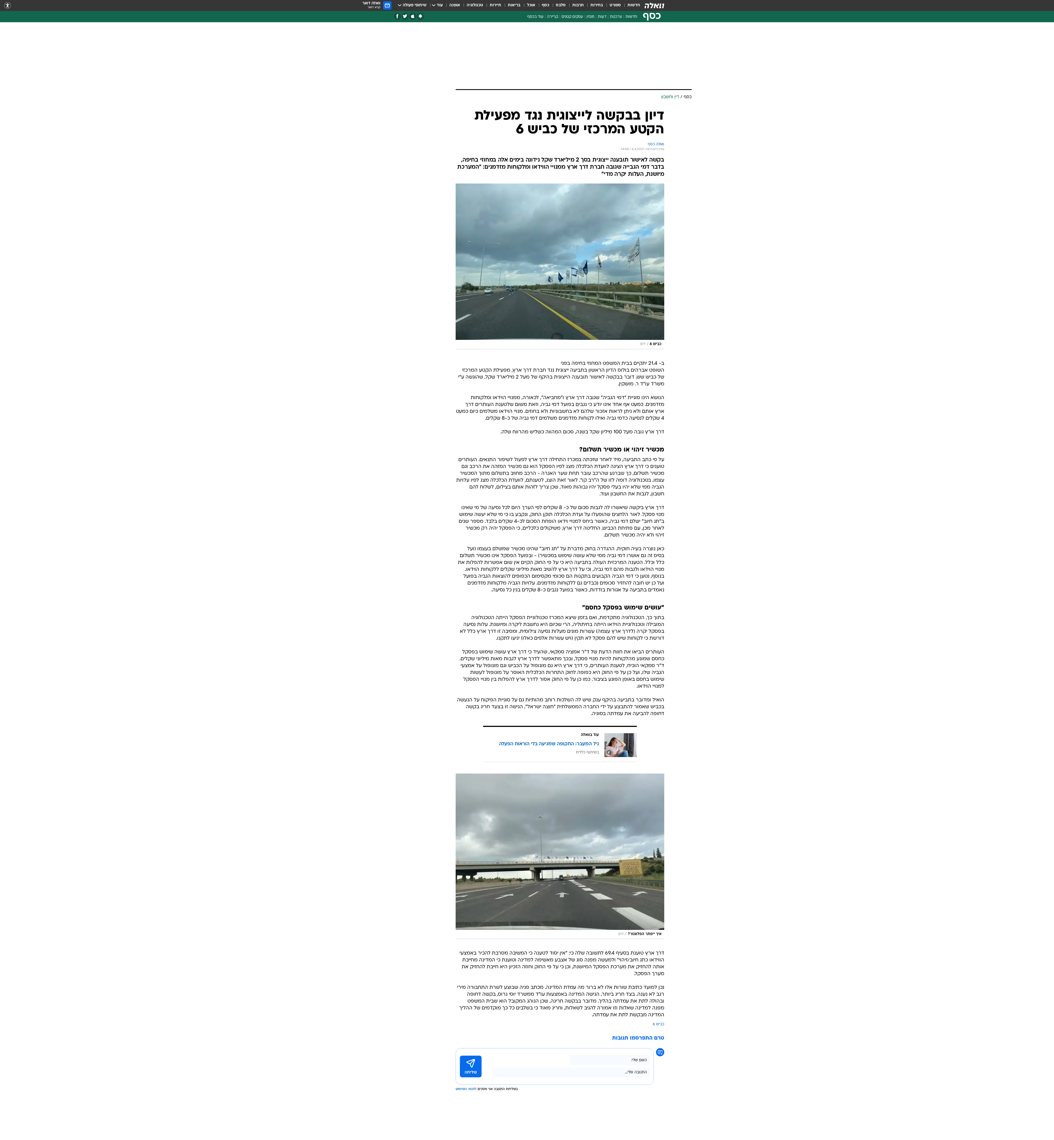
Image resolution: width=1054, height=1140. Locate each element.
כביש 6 (658, 1024)
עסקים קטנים (572, 17)
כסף (545, 5)
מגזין (590, 17)
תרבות (578, 5)
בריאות (514, 5)
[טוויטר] (405, 16)
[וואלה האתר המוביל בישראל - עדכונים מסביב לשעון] (654, 5)
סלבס (561, 5)
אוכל (531, 5)
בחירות (596, 5)
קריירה (552, 17)
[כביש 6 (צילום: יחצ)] (560, 266)
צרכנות (616, 17)
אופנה (454, 5)
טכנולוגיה (475, 5)
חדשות (633, 5)
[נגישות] (7, 5)
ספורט (615, 5)
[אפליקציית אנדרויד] (420, 16)
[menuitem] (630, 5)
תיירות (495, 5)
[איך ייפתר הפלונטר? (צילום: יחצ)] (560, 856)
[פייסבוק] (397, 16)
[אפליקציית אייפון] (412, 16)
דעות (602, 17)
